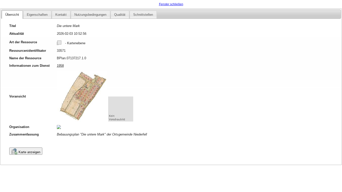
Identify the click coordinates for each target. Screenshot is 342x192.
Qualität (119, 14)
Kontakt (61, 14)
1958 (60, 66)
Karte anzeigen (29, 152)
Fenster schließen (171, 4)
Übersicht (12, 14)
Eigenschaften (37, 14)
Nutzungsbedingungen (90, 14)
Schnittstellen (143, 14)
